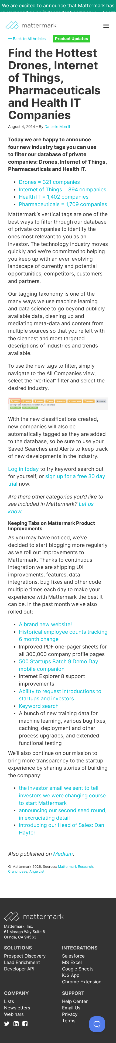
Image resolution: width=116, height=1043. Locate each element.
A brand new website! (45, 624)
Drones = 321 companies (49, 182)
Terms (69, 1020)
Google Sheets (78, 969)
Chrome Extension (81, 981)
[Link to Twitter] (8, 1023)
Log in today (23, 469)
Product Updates (71, 38)
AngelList (37, 871)
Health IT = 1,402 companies (53, 196)
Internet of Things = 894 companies (62, 189)
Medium (63, 854)
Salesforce (73, 956)
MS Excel (72, 962)
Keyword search (39, 706)
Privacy (69, 1014)
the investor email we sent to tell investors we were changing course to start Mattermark (62, 795)
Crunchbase (17, 871)
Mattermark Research (75, 867)
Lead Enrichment (22, 962)
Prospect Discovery (25, 956)
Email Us (71, 1007)
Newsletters (17, 1007)
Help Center (75, 1001)
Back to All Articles (29, 38)
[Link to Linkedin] (17, 1023)
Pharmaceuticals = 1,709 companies (63, 204)
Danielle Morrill (57, 126)
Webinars (14, 1014)
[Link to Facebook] (25, 1023)
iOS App (70, 975)
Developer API (19, 969)
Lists (9, 1001)
